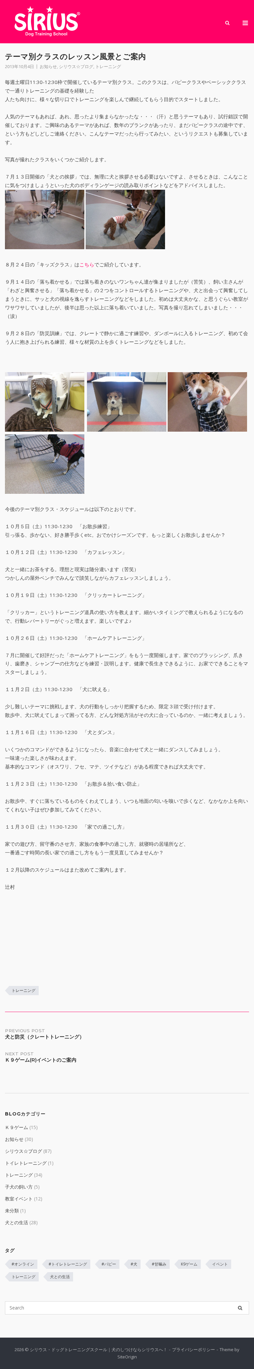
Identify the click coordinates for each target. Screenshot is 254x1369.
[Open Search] (227, 23)
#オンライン (23, 1264)
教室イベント (19, 1198)
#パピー (109, 1264)
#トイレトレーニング (68, 1264)
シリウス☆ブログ (76, 66)
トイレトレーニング (26, 1163)
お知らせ (48, 66)
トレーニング (108, 66)
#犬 (134, 1264)
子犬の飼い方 (19, 1187)
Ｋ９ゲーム (16, 1127)
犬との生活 (16, 1222)
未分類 (12, 1210)
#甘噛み (159, 1264)
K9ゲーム (189, 1264)
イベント (220, 1264)
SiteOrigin (127, 1357)
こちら (86, 264)
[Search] (240, 1307)
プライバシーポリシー (193, 1349)
